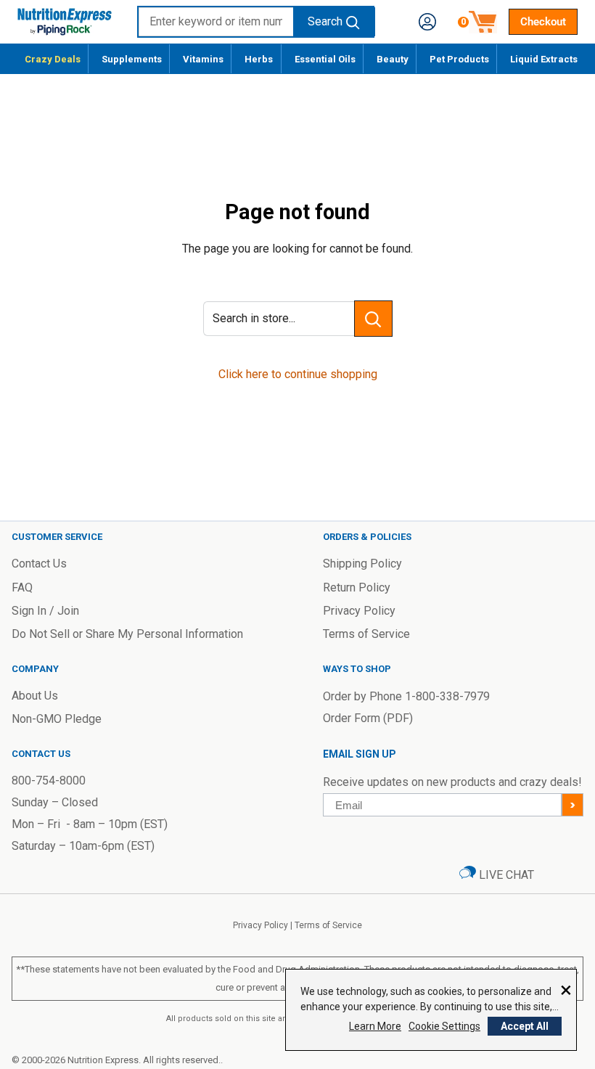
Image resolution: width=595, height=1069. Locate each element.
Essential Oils (325, 59)
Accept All (525, 1026)
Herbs (259, 59)
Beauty (393, 59)
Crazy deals (53, 59)
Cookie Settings (444, 1026)
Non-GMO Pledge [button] (57, 719)
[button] (427, 21)
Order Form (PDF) (368, 718)
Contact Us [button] (39, 563)
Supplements (132, 59)
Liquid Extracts (544, 59)
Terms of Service (328, 925)
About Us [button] (35, 696)
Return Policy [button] (356, 587)
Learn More (375, 1026)
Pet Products (459, 59)
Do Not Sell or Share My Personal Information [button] (127, 634)
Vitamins (203, 59)
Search (325, 21)
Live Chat (505, 875)
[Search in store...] (373, 318)
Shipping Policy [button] (362, 563)
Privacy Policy (260, 925)
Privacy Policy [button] (359, 611)
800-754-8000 (49, 780)
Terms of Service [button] (366, 634)
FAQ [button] (22, 587)
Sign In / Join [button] (45, 611)
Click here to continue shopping (297, 374)
